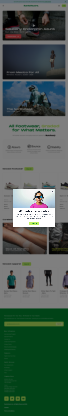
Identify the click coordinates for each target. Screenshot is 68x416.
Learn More (34, 223)
